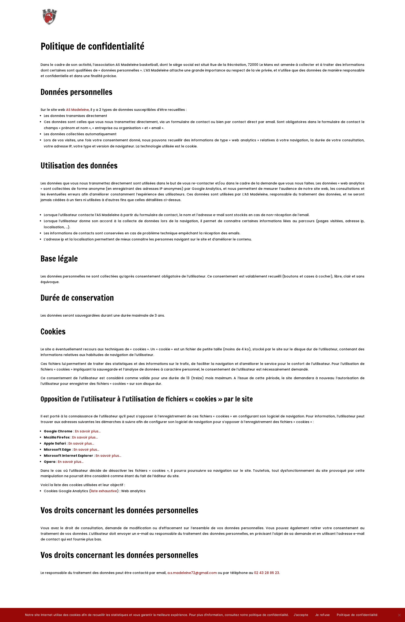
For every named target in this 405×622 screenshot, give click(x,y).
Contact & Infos (348, 17)
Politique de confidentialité (357, 615)
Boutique (289, 17)
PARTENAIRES (330, 4)
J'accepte (301, 615)
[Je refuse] (399, 615)
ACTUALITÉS (354, 4)
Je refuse (322, 615)
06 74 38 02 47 (56, 4)
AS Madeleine (77, 109)
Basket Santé (315, 17)
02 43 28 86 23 (266, 572)
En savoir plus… (88, 431)
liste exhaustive (104, 491)
